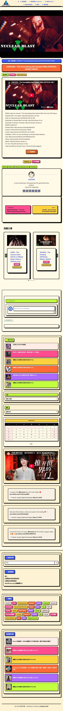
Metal (5, 167)
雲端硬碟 (24, 1)
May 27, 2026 (37, 517)
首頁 (9, 60)
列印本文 (27, 161)
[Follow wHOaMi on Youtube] (33, 191)
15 (46, 431)
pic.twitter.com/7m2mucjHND (19, 494)
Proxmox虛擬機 (10, 614)
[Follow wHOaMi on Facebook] (24, 191)
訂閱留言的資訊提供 (11, 581)
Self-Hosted (22, 610)
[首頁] (18, 1)
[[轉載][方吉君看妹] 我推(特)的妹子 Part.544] (8, 369)
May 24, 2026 (37, 537)
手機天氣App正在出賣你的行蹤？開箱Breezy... (25, 375)
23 (54, 434)
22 (46, 434)
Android (34, 614)
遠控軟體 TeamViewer (36, 1)
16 (54, 431)
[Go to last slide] (6, 255)
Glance (31, 607)
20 (31, 434)
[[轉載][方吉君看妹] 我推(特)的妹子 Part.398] (8, 361)
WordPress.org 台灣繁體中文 (14, 583)
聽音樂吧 (13, 60)
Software (31, 603)
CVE (14, 603)
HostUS (8, 603)
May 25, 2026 (37, 497)
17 (8, 434)
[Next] (57, 255)
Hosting (46, 603)
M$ (40, 614)
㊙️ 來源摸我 (31, 151)
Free (19, 618)
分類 (7, 394)
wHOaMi (12, 74)
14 (39, 431)
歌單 (38, 4)
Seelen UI (26, 614)
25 (16, 437)
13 (31, 431)
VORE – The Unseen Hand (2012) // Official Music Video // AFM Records (16, 256)
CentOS (19, 614)
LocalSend (9, 607)
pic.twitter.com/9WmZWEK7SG (25, 534)
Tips (43, 607)
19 (23, 434)
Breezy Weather (10, 618)
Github (39, 603)
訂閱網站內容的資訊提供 (12, 578)
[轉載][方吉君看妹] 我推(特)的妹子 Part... (23, 360)
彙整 (7, 407)
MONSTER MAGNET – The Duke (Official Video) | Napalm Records (16, 209)
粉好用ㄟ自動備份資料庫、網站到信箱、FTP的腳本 (26, 352)
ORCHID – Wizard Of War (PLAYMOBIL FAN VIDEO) (49, 209)
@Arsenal (22, 492)
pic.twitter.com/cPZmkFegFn (19, 514)
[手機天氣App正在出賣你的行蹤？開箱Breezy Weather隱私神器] (8, 376)
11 (16, 431)
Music (11, 167)
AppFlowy (45, 610)
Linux (37, 607)
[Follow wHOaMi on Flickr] (36, 191)
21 (39, 434)
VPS (24, 618)
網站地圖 (46, 4)
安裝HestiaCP (49, 1)
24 (8, 437)
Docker (46, 614)
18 (16, 434)
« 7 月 (31, 444)
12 (23, 431)
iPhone (31, 610)
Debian (37, 610)
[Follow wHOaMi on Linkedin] (39, 191)
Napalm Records (32, 618)
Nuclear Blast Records (21, 167)
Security (53, 603)
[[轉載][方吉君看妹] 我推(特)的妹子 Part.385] (8, 384)
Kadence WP (44, 706)
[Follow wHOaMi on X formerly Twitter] (27, 191)
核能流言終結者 (28, 4)
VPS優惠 (53, 614)
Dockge (8, 610)
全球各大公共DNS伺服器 (19, 344)
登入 (6, 576)
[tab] (28, 280)
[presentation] (17, 241)
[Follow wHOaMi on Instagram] (30, 191)
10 (8, 431)
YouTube (33, 167)
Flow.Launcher (22, 603)
